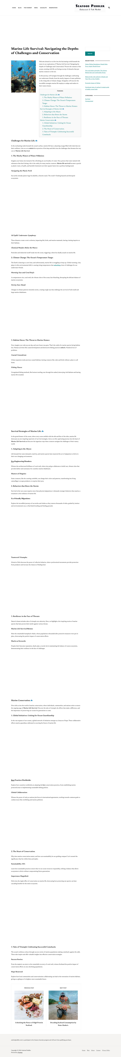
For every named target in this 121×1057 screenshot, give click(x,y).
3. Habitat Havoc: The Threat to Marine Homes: (59, 106)
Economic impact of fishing (92, 83)
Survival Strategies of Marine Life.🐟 (52, 109)
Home (14, 7)
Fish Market (28, 7)
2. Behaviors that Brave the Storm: (54, 115)
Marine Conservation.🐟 (48, 120)
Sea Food (87, 99)
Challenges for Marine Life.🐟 (50, 95)
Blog (20, 7)
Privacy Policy (106, 1050)
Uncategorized (89, 101)
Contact (98, 1050)
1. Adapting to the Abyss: (51, 112)
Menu (36, 7)
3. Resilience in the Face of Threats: (55, 117)
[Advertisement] (60, 31)
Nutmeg (20, 1052)
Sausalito (43, 7)
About (93, 1050)
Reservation (53, 7)
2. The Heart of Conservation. (53, 129)
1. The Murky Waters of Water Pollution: (57, 97)
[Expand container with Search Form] (109, 7)
